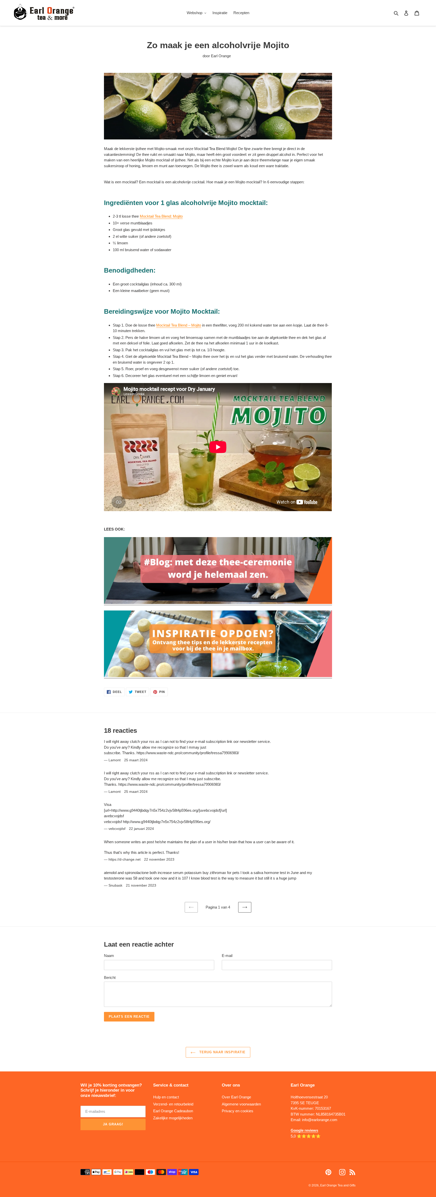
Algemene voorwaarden (241, 1104)
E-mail (227, 955)
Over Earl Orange (236, 1097)
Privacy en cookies (237, 1111)
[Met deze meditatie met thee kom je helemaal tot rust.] (218, 602)
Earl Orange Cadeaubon (173, 1111)
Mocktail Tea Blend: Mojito (161, 216)
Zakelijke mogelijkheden (173, 1118)
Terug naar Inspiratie (222, 1052)
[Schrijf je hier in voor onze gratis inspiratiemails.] (218, 676)
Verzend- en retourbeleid (173, 1104)
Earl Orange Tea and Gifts (338, 1185)
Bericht (110, 977)
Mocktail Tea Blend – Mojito (178, 325)
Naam (109, 955)
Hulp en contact (166, 1097)
